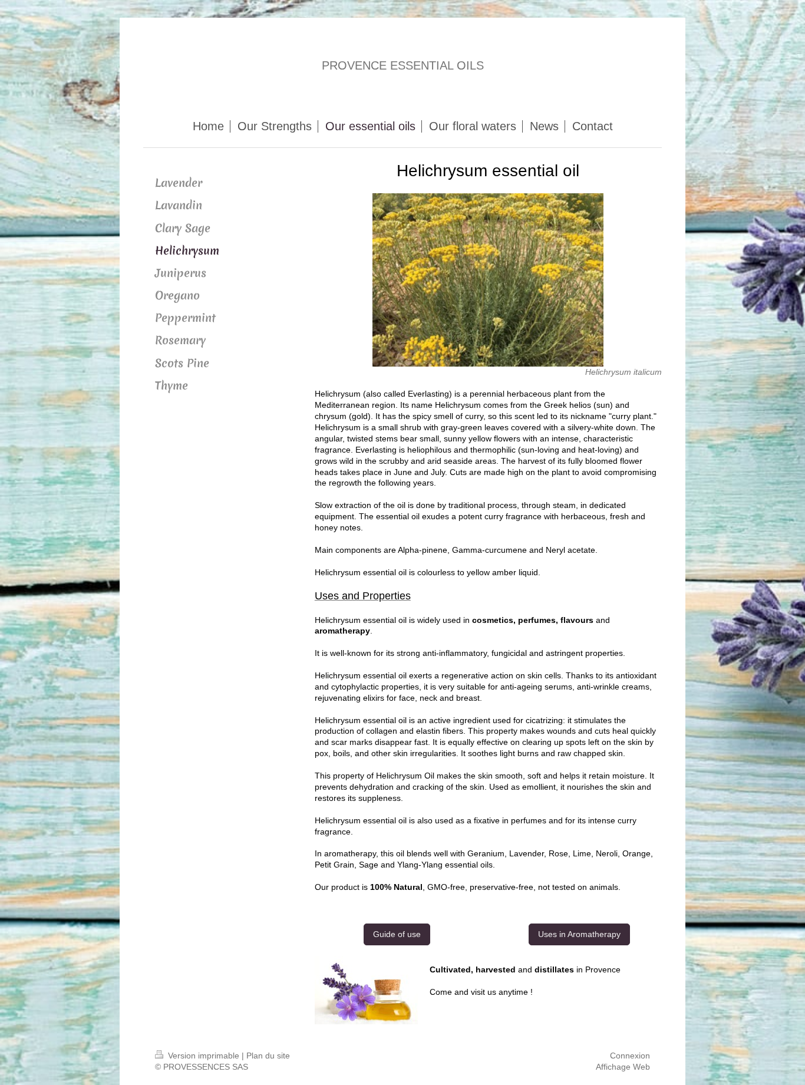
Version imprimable (204, 1055)
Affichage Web (623, 1066)
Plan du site (268, 1055)
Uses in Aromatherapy (579, 934)
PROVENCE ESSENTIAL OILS (403, 65)
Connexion (630, 1055)
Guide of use (397, 934)
